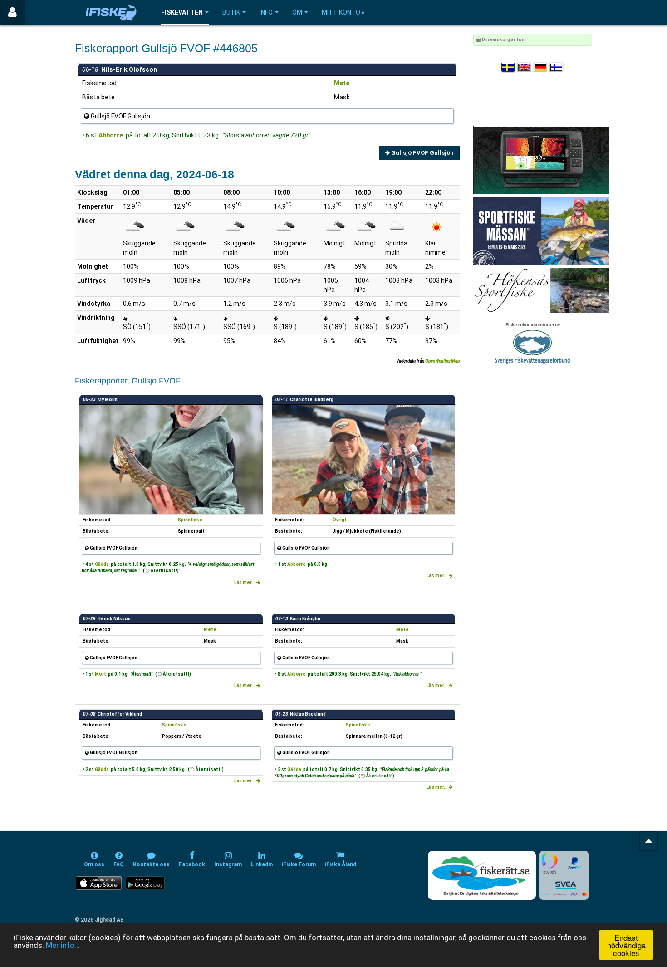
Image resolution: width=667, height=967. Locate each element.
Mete (341, 83)
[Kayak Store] (541, 159)
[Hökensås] (541, 290)
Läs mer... (245, 582)
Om (297, 12)
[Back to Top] (648, 841)
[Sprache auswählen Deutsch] (541, 67)
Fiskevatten (182, 12)
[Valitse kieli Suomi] (557, 67)
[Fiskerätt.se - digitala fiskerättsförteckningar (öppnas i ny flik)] (482, 875)
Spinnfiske (190, 519)
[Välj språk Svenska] (508, 67)
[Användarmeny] (12, 12)
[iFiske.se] (111, 12)
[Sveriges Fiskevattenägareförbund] (532, 342)
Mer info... (63, 945)
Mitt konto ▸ (343, 12)
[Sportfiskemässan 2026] (541, 230)
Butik (231, 12)
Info (266, 12)
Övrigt (340, 519)
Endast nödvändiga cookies (626, 945)
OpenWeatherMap (442, 360)
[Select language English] (524, 67)
